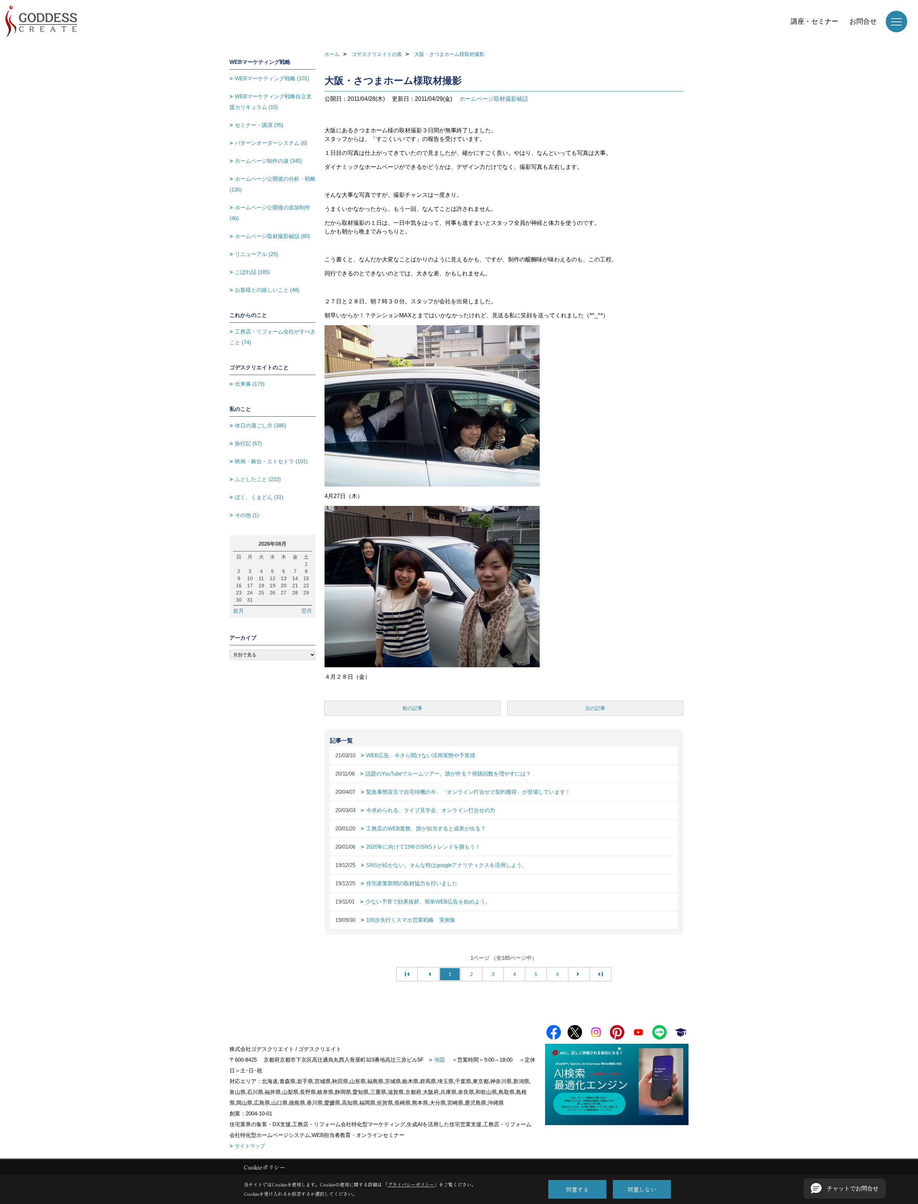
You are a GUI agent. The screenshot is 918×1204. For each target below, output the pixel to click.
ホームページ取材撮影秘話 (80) (272, 236)
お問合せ (863, 21)
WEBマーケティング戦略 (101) (272, 78)
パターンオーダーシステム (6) (271, 143)
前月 (238, 611)
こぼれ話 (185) (252, 272)
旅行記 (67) (248, 443)
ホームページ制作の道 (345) (268, 161)
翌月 (306, 611)
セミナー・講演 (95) (259, 125)
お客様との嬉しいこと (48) (267, 290)
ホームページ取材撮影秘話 (493, 99)
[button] (845, 1189)
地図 (439, 1060)
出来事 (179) (250, 384)
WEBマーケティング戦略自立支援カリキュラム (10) (271, 101)
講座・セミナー (814, 21)
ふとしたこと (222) (258, 479)
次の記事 (595, 708)
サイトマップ (250, 1146)
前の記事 (412, 708)
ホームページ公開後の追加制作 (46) (270, 212)
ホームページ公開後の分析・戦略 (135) (273, 184)
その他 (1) (247, 515)
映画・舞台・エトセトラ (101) (271, 461)
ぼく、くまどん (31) (259, 497)
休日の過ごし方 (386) (260, 425)
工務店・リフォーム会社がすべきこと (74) (273, 336)
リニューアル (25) (256, 254)
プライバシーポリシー (411, 1184)
